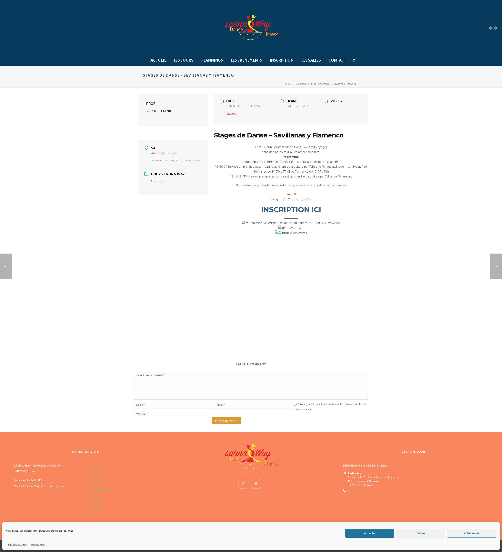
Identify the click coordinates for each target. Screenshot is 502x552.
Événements (302, 84)
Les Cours (183, 60)
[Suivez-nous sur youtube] (256, 483)
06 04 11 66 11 (356, 491)
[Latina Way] (251, 27)
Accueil (158, 60)
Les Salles (311, 60)
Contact (337, 60)
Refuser (421, 533)
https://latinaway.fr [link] (294, 233)
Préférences (471, 533)
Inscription (282, 60)
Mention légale (38, 544)
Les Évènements (246, 60)
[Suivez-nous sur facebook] (243, 483)
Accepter (370, 533)
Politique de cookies (17, 544)
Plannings (212, 60)
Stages (159, 181)
